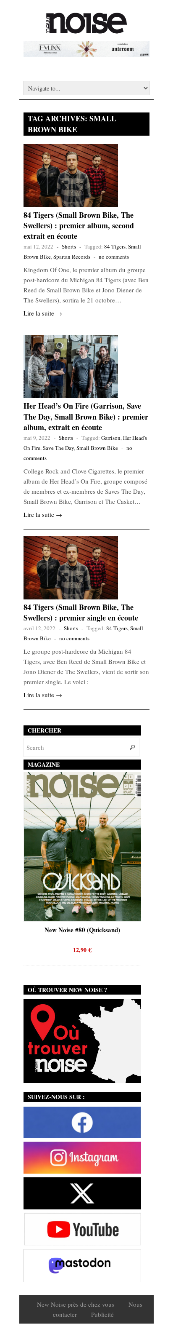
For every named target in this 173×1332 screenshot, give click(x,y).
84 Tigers (115, 246)
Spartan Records (71, 256)
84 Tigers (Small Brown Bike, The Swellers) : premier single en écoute (81, 612)
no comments (114, 256)
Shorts (69, 246)
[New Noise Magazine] (86, 29)
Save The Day (58, 448)
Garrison (111, 437)
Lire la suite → (43, 313)
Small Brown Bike (97, 448)
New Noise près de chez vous (75, 1304)
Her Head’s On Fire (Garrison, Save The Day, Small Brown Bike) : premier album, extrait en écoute (86, 416)
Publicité (102, 1314)
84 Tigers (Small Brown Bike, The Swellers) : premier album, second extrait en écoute (79, 225)
